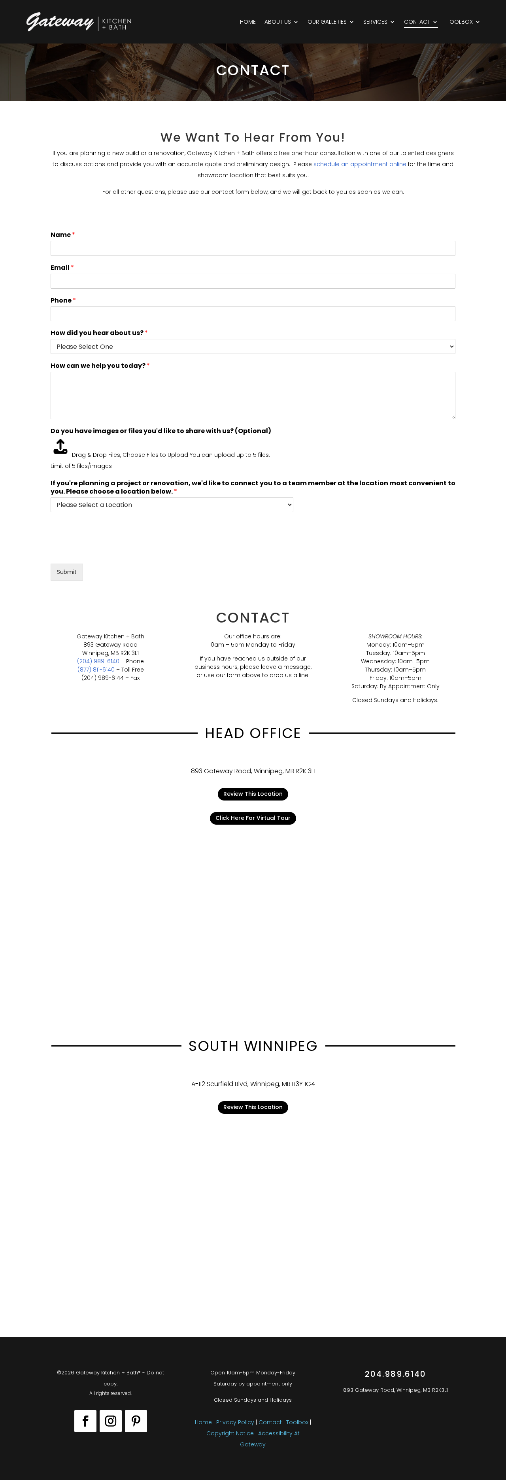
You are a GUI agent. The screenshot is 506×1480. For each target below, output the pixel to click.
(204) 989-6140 (98, 661)
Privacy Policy (235, 1422)
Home (248, 22)
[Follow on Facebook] (85, 1421)
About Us (277, 22)
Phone (63, 301)
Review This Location (253, 794)
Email (62, 268)
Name (63, 235)
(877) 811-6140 (96, 670)
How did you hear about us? (99, 333)
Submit (67, 572)
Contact (417, 22)
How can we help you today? (100, 366)
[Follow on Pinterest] (136, 1421)
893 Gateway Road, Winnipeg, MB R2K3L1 (395, 1390)
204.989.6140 (395, 1374)
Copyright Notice (230, 1433)
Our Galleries (327, 22)
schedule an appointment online (359, 164)
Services (375, 22)
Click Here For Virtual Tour (253, 818)
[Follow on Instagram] (111, 1421)
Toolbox (460, 22)
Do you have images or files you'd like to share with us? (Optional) (161, 431)
